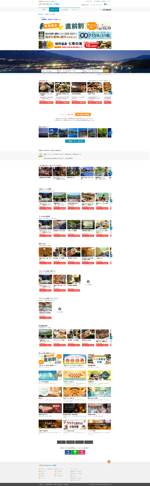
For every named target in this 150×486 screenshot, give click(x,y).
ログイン (109, 1)
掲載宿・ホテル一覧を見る (76, 141)
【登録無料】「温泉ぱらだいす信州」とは (50, 19)
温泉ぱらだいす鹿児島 (77, 473)
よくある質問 (97, 1)
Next (111, 92)
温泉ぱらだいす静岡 (76, 471)
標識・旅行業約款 (58, 484)
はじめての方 (89, 1)
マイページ (88, 442)
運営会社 (41, 484)
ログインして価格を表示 (47, 102)
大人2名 (74, 71)
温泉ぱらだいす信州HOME (46, 469)
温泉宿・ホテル (54, 9)
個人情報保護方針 (48, 484)
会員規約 (42, 473)
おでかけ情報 (64, 9)
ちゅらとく (74, 475)
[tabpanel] (46, 93)
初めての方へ (43, 471)
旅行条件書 (66, 484)
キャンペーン (75, 9)
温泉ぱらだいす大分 (76, 480)
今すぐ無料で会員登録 (83, 114)
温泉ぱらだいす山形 (76, 478)
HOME (43, 9)
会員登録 (103, 1)
